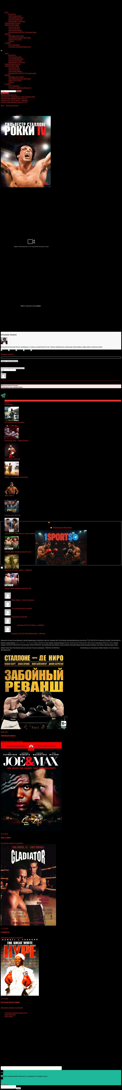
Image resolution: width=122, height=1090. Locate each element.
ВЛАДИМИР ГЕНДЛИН (16, 21)
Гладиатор (5, 932)
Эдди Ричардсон (114, 647)
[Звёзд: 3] (19, 350)
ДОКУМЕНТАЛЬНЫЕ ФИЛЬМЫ (19, 38)
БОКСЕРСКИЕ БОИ (15, 20)
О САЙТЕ (8, 43)
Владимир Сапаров (9, 335)
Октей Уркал (40, 640)
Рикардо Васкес (64, 645)
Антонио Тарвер (24, 642)
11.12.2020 (4, 928)
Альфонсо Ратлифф (104, 640)
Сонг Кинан (99, 643)
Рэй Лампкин (16, 647)
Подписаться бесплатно (62, 528)
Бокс (2, 105)
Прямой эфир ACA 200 (12, 515)
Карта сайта (9, 1016)
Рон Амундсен (92, 640)
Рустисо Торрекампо (38, 647)
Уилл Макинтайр (5, 650)
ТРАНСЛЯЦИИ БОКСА (12, 23)
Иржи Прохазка (109, 645)
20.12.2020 (4, 834)
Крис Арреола (71, 642)
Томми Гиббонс (10, 643)
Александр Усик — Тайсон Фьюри (16, 440)
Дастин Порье (25, 645)
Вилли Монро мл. (85, 647)
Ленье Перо (9, 647)
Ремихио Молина (86, 642)
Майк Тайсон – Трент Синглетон (23, 600)
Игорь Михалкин (18, 640)
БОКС (7, 12)
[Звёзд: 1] (4, 350)
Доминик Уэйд (54, 640)
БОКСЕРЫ (12, 14)
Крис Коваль (55, 645)
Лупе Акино (73, 645)
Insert (18, 1088)
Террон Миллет (35, 645)
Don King (19, 115)
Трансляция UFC (14, 27)
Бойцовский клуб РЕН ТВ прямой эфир (22, 32)
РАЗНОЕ (7, 34)
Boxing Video (5, 2)
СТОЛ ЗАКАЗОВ (13, 45)
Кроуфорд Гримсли (90, 645)
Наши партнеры (10, 1015)
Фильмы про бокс (12, 105)
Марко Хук (108, 642)
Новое (7, 402)
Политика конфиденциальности (19, 47)
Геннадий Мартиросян (72, 640)
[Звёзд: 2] (12, 350)
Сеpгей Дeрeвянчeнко (29, 640)
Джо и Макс (6, 838)
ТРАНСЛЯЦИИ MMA (12, 25)
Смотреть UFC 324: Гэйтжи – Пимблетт (18, 570)
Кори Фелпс (83, 640)
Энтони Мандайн (46, 645)
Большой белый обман (10, 1002)
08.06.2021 (4, 732)
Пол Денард (49, 643)
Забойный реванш (8, 736)
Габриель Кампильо (52, 648)
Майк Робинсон (103, 647)
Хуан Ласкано (95, 647)
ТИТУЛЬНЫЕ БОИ (14, 16)
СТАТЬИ (11, 41)
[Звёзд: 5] (34, 350)
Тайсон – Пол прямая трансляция (16, 477)
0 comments (19, 741)
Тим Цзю (46, 640)
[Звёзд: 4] (26, 350)
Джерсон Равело (59, 643)
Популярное (9, 401)
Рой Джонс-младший (12, 459)
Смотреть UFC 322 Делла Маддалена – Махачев (28, 633)
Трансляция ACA (14, 29)
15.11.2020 (4, 998)
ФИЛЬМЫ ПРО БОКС (16, 36)
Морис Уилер (81, 645)
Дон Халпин (100, 645)
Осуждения (9, 404)
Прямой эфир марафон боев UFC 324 (18, 588)
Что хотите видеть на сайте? (15, 422)
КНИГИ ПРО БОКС (15, 39)
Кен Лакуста (40, 642)
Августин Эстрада (26, 647)
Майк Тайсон (9, 495)
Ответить (5, 1084)
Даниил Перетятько (13, 645)
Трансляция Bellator (15, 30)
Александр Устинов (7, 640)
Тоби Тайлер (62, 640)
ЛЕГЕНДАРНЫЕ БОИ (15, 18)
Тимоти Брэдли (70, 647)
